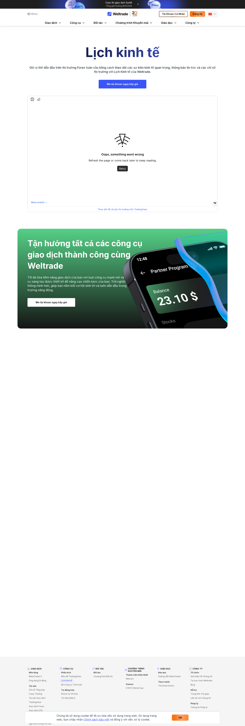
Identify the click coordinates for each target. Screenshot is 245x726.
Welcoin (130, 678)
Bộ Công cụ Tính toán (71, 684)
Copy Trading (35, 694)
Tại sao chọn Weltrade (201, 680)
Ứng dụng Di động (37, 680)
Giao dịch (51, 22)
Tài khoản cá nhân (173, 13)
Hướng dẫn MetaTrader (169, 676)
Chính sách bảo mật (96, 719)
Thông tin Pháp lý (199, 707)
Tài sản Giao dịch (37, 698)
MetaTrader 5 (35, 676)
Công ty (190, 22)
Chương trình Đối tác (103, 676)
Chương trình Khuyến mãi (132, 22)
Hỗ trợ (34, 13)
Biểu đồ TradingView (71, 676)
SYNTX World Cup (135, 688)
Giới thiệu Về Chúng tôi (201, 676)
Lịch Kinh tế (66, 680)
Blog (192, 684)
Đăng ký (197, 13)
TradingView (35, 702)
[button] (212, 14)
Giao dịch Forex (36, 706)
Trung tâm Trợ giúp (199, 694)
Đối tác (98, 22)
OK (180, 717)
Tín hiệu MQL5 (68, 698)
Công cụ (75, 22)
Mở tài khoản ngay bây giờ (122, 84)
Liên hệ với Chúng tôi (200, 698)
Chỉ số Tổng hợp (37, 690)
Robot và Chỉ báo (69, 694)
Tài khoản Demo (166, 685)
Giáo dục (167, 22)
